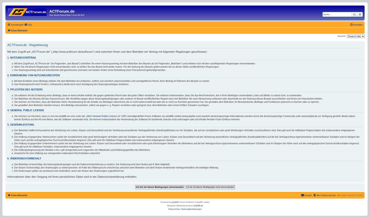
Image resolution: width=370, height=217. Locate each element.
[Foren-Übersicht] (27, 11)
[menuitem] (28, 24)
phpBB (175, 202)
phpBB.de (198, 206)
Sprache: (341, 36)
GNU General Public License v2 (103, 116)
